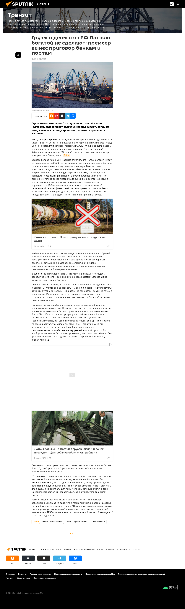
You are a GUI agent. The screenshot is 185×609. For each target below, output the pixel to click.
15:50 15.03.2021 (39, 59)
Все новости (47, 549)
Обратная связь (23, 578)
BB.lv (66, 155)
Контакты (22, 574)
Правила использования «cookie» (100, 574)
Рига (58, 549)
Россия (136, 549)
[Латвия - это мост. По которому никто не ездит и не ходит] (72, 216)
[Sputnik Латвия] (20, 7)
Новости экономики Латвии (52, 522)
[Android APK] (170, 588)
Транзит (36, 522)
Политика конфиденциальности (68, 574)
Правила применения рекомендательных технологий (141, 574)
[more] (108, 246)
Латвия (68, 522)
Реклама (9, 578)
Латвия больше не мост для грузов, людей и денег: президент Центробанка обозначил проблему (69, 450)
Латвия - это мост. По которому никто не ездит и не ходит (70, 238)
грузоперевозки (99, 522)
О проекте (10, 574)
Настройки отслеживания (44, 578)
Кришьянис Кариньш (82, 522)
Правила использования (40, 574)
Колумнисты (123, 549)
